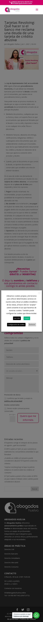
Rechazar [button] (32, 325)
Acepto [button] (26, 318)
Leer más (17, 318)
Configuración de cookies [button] (16, 325)
